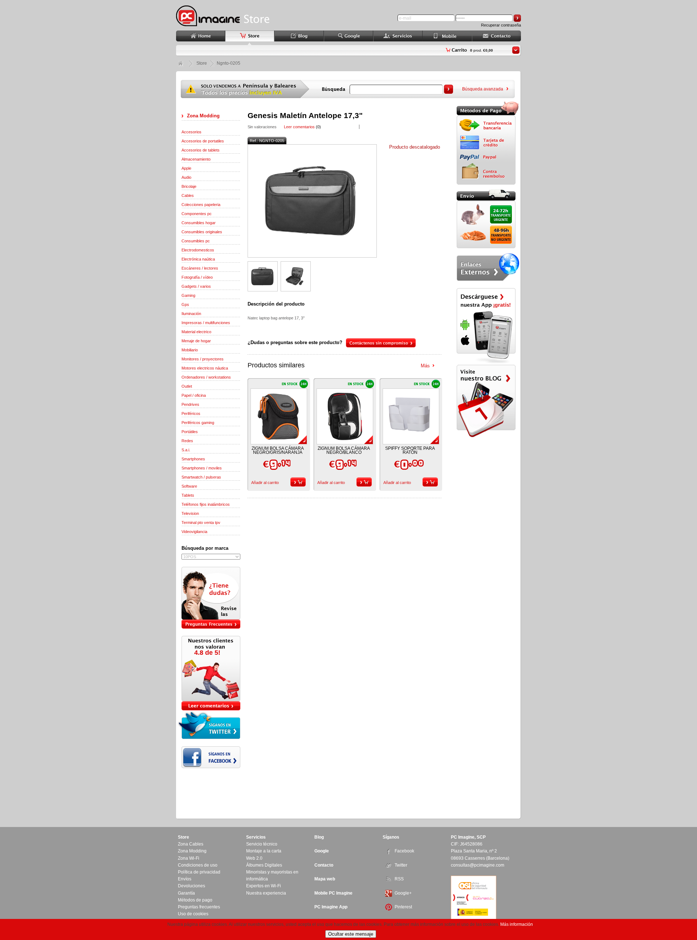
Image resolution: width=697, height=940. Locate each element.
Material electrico (196, 332)
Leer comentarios (299, 127)
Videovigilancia (194, 531)
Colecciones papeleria (201, 204)
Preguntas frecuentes (199, 906)
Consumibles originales (202, 232)
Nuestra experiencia (266, 893)
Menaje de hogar (196, 341)
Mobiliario (190, 350)
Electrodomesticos (198, 250)
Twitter (401, 865)
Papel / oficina (194, 395)
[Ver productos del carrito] (515, 50)
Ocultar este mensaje (350, 934)
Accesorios (191, 132)
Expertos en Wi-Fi (263, 885)
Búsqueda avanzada (482, 89)
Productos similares (276, 365)
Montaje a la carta (263, 851)
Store (201, 63)
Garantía (186, 893)
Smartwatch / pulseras (201, 477)
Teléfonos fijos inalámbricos (206, 504)
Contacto (323, 865)
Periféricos (191, 413)
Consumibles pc (196, 241)
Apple (186, 168)
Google (321, 851)
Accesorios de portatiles (203, 141)
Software (189, 486)
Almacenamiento (196, 159)
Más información (516, 924)
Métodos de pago (195, 900)
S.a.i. (186, 450)
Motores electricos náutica (205, 368)
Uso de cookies (193, 913)
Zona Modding (203, 115)
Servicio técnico (261, 844)
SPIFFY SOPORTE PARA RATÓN (410, 450)
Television (190, 513)
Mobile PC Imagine (333, 893)
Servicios (256, 837)
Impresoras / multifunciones (206, 322)
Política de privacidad (199, 872)
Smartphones (193, 459)
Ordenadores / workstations (206, 377)
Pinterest (403, 906)
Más (425, 365)
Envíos (184, 878)
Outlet (187, 386)
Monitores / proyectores (203, 359)
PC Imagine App (330, 906)
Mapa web (324, 878)
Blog (319, 837)
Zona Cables (190, 844)
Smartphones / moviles (202, 468)
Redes (187, 441)
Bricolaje (189, 186)
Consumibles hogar (199, 223)
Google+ (403, 893)
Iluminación (191, 313)
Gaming (188, 295)
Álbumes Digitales (264, 865)
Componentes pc (197, 213)
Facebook (404, 851)
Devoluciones (191, 885)
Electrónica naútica (198, 259)
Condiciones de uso (197, 865)
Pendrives (190, 404)
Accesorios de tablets (201, 150)
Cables (188, 195)
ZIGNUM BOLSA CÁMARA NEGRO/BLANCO (344, 450)
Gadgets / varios (196, 286)
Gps (185, 304)
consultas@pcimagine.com (477, 865)
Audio (186, 177)
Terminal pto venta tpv (201, 522)
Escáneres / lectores (200, 268)
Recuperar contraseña (501, 25)
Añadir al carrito (265, 482)
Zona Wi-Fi (188, 858)
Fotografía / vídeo (197, 277)
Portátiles (190, 431)
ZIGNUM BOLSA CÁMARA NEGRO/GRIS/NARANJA (278, 450)
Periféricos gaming (198, 422)
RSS (399, 878)
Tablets (188, 495)
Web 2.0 (254, 858)
